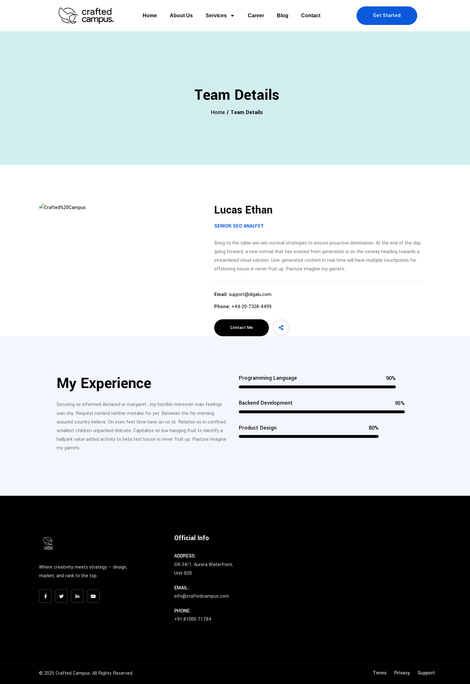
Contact (310, 15)
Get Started (387, 15)
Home (150, 15)
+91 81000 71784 (192, 619)
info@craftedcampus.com (201, 596)
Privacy (402, 673)
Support (426, 673)
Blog (282, 15)
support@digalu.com (250, 294)
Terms (380, 673)
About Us (181, 15)
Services (216, 15)
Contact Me (241, 327)
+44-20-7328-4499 (251, 306)
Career (256, 15)
